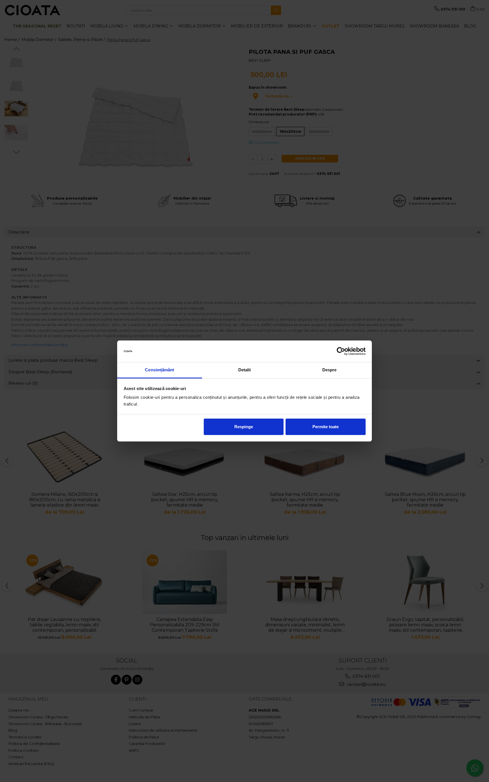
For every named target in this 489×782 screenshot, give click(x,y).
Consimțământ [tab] (159, 369)
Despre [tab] (329, 369)
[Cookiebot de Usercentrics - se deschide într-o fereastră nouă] (341, 351)
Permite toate (325, 426)
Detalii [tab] (244, 369)
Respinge (243, 426)
